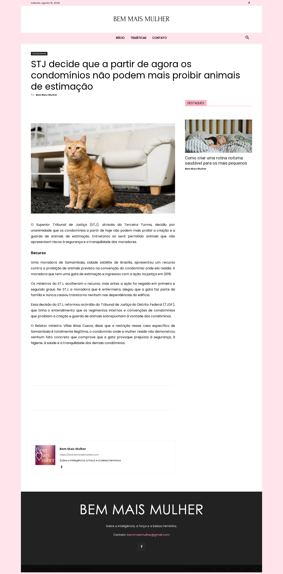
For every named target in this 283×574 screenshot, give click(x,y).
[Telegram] (116, 111)
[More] (126, 111)
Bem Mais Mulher (46, 94)
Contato (159, 38)
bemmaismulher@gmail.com (148, 535)
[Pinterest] (87, 111)
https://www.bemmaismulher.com (79, 454)
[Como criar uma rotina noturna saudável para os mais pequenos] (218, 136)
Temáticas (138, 38)
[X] (78, 111)
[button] (247, 38)
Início (120, 38)
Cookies (220, 568)
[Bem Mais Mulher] (141, 19)
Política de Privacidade (198, 568)
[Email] (107, 111)
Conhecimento (39, 53)
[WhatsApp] (97, 111)
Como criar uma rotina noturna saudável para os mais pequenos (216, 160)
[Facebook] (249, 3)
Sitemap (234, 568)
